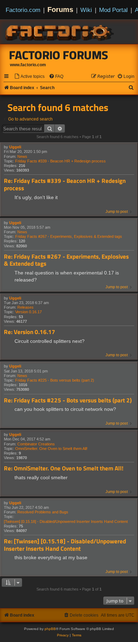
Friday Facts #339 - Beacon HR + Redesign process (60, 161)
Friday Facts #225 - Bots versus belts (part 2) (54, 380)
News (22, 156)
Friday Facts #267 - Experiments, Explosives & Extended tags (68, 236)
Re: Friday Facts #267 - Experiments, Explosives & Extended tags (66, 260)
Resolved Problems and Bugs (42, 512)
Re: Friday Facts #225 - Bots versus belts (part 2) (68, 400)
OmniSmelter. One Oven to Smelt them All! (51, 448)
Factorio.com (23, 10)
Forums (60, 9)
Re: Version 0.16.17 (29, 332)
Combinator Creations (36, 444)
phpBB (50, 629)
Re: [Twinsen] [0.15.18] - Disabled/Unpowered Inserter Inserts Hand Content (65, 545)
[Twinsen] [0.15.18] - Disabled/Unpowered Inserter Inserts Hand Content (66, 521)
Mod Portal (113, 10)
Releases (25, 307)
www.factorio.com (28, 64)
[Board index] (60, 31)
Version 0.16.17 (28, 312)
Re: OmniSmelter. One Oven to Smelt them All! (63, 468)
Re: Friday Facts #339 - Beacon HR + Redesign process (65, 184)
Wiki (86, 10)
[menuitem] (29, 76)
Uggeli (15, 147)
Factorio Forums (58, 55)
